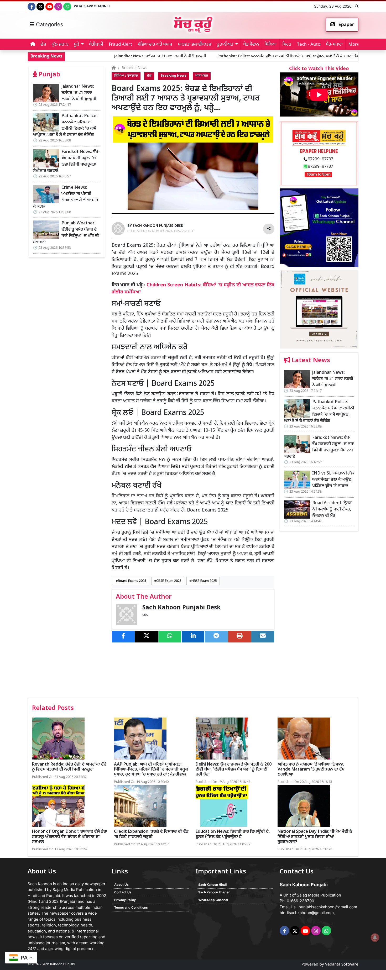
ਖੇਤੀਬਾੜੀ (96, 45)
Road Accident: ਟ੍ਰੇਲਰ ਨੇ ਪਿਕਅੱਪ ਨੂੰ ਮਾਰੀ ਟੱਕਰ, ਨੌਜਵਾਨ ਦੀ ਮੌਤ (332, 509)
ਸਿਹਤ (286, 45)
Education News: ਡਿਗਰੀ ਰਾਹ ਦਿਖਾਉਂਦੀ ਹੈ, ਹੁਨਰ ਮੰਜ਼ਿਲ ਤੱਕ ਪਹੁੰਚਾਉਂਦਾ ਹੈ (233, 834)
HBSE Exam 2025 (204, 581)
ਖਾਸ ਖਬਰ (201, 76)
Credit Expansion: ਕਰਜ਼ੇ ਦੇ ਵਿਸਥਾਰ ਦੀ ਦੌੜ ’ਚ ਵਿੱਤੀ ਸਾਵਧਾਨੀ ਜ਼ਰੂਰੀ (151, 834)
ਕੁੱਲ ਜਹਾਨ (60, 45)
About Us (121, 885)
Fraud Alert (120, 45)
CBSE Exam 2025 (168, 581)
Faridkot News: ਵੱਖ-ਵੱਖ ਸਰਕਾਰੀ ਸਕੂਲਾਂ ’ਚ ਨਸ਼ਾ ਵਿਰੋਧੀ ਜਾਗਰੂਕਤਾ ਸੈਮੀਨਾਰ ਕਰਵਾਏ (66, 161)
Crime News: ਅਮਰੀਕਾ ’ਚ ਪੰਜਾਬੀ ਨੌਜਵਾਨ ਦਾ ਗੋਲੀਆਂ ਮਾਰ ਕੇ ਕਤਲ (65, 197)
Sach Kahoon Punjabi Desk (181, 608)
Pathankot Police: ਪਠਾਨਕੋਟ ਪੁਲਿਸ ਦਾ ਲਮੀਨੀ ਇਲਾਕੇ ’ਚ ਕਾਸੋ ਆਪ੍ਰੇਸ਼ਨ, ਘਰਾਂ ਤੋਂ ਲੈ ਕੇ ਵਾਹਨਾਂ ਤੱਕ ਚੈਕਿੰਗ (245, 56)
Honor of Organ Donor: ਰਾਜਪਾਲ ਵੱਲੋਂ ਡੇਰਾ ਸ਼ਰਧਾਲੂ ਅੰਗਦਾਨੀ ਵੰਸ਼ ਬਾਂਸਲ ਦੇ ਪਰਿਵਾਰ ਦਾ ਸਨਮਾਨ (69, 837)
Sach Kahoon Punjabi (58, 964)
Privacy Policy (125, 900)
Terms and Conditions (131, 907)
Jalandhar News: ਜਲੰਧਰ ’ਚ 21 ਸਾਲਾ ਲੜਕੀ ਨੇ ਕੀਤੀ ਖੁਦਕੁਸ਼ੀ (112, 56)
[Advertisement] (319, 616)
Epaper (345, 24)
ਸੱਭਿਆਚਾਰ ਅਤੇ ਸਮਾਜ (155, 45)
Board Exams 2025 (132, 581)
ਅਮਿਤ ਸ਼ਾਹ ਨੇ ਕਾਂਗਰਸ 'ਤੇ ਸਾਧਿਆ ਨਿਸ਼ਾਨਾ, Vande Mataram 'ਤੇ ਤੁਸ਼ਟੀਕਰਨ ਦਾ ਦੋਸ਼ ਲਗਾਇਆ (311, 769)
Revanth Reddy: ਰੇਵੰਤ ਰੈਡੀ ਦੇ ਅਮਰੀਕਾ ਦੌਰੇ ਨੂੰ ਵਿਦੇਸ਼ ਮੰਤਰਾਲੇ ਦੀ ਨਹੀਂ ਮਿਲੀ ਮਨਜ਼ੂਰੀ (69, 767)
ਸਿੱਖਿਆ (270, 45)
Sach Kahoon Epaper (214, 892)
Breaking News (134, 68)
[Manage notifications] (375, 937)
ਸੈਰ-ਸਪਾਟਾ (334, 45)
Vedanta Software (341, 964)
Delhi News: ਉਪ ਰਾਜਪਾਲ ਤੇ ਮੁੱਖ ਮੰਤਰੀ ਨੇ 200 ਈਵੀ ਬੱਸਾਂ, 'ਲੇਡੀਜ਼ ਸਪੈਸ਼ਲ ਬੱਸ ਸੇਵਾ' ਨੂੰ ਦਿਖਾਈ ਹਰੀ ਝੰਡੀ (234, 769)
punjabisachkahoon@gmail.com (328, 906)
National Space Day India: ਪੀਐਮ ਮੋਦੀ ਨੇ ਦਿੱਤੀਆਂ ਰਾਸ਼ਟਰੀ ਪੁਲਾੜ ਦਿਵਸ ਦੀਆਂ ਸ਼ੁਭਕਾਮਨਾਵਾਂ (315, 837)
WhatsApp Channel (92, 6)
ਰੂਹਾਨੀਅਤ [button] (225, 45)
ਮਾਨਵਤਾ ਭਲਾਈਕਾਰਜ (194, 45)
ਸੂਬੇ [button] (76, 45)
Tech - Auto (308, 45)
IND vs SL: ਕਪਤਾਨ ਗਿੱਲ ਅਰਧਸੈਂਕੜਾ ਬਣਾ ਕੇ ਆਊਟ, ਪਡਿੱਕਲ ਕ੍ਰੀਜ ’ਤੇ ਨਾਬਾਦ (333, 480)
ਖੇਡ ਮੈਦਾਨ (251, 45)
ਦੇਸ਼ (43, 45)
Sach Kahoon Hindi (212, 885)
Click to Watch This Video (319, 69)
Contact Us (123, 892)
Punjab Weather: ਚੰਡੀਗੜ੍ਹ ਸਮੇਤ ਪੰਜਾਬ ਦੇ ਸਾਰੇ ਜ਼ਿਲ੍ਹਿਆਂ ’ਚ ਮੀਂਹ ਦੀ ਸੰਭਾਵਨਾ (66, 233)
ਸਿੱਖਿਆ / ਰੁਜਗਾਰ (126, 76)
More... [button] (355, 45)
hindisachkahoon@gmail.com (307, 912)
